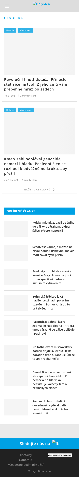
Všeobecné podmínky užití (26, 465)
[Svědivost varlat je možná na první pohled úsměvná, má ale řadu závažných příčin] (16, 253)
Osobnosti (25, 30)
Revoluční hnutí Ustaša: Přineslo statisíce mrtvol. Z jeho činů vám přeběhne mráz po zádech (35, 84)
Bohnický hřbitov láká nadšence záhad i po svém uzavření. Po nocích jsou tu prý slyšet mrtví (51, 302)
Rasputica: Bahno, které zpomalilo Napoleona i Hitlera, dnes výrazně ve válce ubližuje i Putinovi (53, 327)
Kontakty (26, 455)
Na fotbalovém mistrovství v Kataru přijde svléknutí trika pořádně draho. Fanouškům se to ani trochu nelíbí (53, 353)
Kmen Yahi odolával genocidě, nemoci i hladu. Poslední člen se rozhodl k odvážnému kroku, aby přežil (35, 166)
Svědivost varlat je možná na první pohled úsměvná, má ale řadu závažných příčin (53, 251)
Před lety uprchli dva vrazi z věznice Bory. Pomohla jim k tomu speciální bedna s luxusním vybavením (52, 277)
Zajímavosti (26, 109)
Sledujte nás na (36, 443)
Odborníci (26, 460)
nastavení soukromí (60, 455)
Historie (10, 30)
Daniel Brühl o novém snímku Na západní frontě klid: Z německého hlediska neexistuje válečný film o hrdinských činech (52, 380)
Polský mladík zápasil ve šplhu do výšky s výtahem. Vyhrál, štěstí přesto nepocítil (53, 226)
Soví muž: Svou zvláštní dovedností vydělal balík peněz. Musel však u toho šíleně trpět (50, 407)
